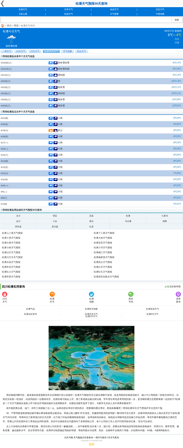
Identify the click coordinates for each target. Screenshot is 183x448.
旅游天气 (114, 9)
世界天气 (68, 9)
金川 (18, 221)
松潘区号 (52, 300)
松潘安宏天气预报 (103, 242)
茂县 (91, 216)
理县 (55, 216)
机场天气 (68, 14)
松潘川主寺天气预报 (12, 257)
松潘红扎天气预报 (103, 272)
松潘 (128, 216)
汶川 (18, 216)
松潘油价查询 (30, 314)
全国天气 (23, 9)
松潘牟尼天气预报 (11, 267)
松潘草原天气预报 (11, 276)
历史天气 (160, 9)
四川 (9, 25)
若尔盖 (55, 226)
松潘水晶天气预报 (11, 262)
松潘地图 (91, 300)
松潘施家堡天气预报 (104, 257)
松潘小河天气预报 (103, 247)
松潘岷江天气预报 (103, 252)
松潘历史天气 (91, 314)
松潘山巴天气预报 (11, 252)
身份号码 (131, 300)
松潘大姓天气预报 (103, 238)
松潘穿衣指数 (91, 309)
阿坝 (16, 25)
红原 (91, 226)
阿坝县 (18, 226)
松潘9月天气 (91, 316)
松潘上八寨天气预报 (12, 233)
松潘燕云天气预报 (103, 262)
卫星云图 (23, 14)
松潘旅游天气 (152, 309)
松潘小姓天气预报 (11, 247)
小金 (55, 221)
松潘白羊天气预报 (103, 267)
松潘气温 (30, 309)
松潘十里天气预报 (11, 238)
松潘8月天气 (152, 314)
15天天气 (4, 300)
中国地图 (160, 14)
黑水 (91, 221)
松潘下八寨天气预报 (104, 233)
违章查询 (178, 300)
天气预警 (114, 14)
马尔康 (128, 221)
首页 (2, 25)
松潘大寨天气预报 (11, 242)
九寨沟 (165, 216)
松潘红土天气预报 (11, 272)
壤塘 (165, 221)
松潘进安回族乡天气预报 (106, 276)
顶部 (91, 444)
